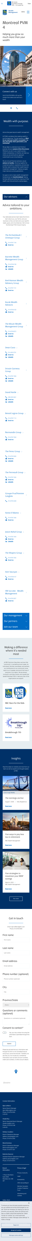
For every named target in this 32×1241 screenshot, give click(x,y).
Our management (13, 615)
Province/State (10, 1000)
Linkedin (5, 1114)
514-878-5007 (12, 598)
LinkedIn (10, 269)
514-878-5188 (11, 1125)
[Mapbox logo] (6, 1083)
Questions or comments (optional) (15, 1012)
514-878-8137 (12, 577)
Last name (8, 948)
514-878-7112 (12, 418)
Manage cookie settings (16, 1235)
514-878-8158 (12, 264)
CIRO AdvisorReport (23, 1183)
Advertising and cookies (21, 1194)
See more (16, 898)
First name (8, 935)
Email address (10, 961)
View (29, 4)
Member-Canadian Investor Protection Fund (22, 1188)
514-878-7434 (12, 537)
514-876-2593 (11, 1138)
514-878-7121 (12, 288)
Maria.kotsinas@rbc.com (10, 1147)
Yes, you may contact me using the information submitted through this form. (19, 1034)
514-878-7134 (12, 242)
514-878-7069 (12, 437)
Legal (18, 1176)
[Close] (29, 1203)
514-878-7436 (12, 517)
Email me (11, 245)
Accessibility (21, 1179)
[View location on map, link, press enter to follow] (16, 1073)
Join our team (11, 627)
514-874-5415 (11, 1160)
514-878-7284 (12, 376)
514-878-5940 (12, 456)
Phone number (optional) (16, 974)
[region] (16, 1073)
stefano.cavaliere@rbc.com (10, 1136)
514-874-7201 (11, 1149)
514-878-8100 (12, 310)
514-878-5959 (11, 1112)
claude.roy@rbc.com (9, 1123)
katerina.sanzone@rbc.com (10, 1158)
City (5, 987)
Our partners (10, 621)
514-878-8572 (12, 331)
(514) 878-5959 (9, 95)
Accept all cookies (16, 1230)
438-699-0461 (12, 397)
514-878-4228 (12, 501)
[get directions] (16, 1072)
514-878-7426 (12, 477)
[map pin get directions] (16, 1072)
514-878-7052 (12, 558)
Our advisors (10, 197)
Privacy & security (22, 1173)
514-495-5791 (12, 352)
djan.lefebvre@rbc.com (9, 1110)
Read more (8, 708)
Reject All (16, 1225)
